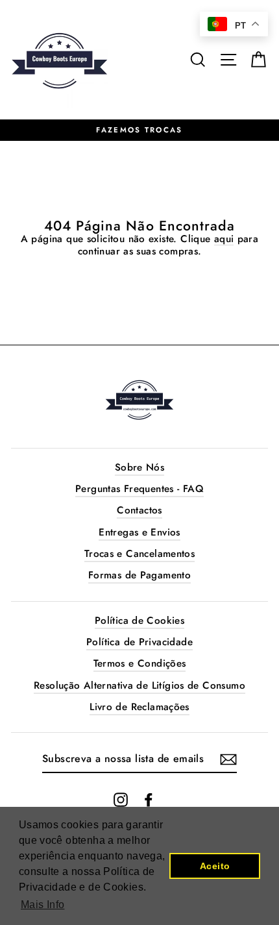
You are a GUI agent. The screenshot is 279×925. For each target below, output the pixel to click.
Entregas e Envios (139, 532)
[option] (139, 130)
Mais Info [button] (42, 904)
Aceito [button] (215, 866)
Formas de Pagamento (139, 575)
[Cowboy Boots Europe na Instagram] (121, 800)
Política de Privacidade (139, 642)
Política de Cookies (139, 620)
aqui (224, 239)
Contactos (139, 510)
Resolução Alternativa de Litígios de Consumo (139, 685)
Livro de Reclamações (139, 707)
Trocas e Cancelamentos (139, 554)
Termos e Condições (139, 663)
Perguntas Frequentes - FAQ (139, 489)
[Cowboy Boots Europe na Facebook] (148, 800)
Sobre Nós (139, 467)
